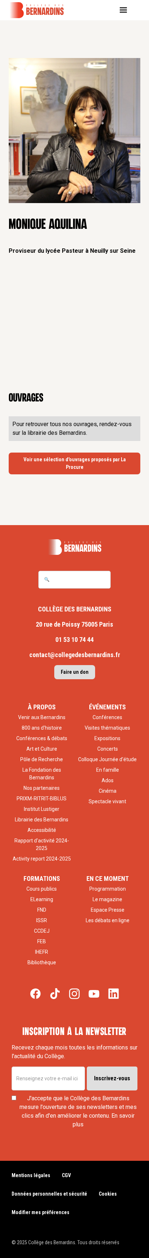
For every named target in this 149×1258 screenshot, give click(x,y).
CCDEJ (42, 931)
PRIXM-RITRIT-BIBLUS (42, 798)
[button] (126, 10)
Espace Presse (107, 910)
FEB (41, 941)
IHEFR (41, 952)
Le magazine (107, 899)
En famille (107, 770)
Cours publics (41, 889)
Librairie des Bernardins (41, 819)
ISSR (41, 920)
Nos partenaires (42, 788)
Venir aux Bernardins (41, 717)
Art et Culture (41, 749)
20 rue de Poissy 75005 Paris (74, 624)
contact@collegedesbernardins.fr (74, 655)
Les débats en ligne (107, 920)
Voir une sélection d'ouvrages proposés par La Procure (75, 463)
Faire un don (75, 672)
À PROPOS (42, 707)
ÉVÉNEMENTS (107, 707)
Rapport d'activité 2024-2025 (41, 844)
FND (41, 910)
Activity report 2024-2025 (42, 859)
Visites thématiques (107, 728)
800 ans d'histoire (42, 728)
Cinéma (107, 791)
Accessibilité (41, 830)
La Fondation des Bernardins (41, 773)
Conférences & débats (41, 738)
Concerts (107, 749)
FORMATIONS (42, 878)
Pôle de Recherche (41, 759)
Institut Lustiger (41, 809)
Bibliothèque (41, 962)
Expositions (107, 738)
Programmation (107, 889)
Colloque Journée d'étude (107, 759)
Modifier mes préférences (40, 1212)
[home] (41, 10)
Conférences (107, 717)
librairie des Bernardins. (57, 432)
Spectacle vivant (107, 801)
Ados (108, 780)
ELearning (41, 899)
